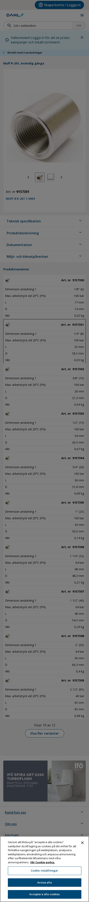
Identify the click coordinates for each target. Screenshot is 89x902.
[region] (44, 869)
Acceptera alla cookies (44, 894)
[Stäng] (82, 842)
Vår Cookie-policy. (42, 862)
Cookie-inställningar (44, 870)
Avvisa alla (44, 882)
